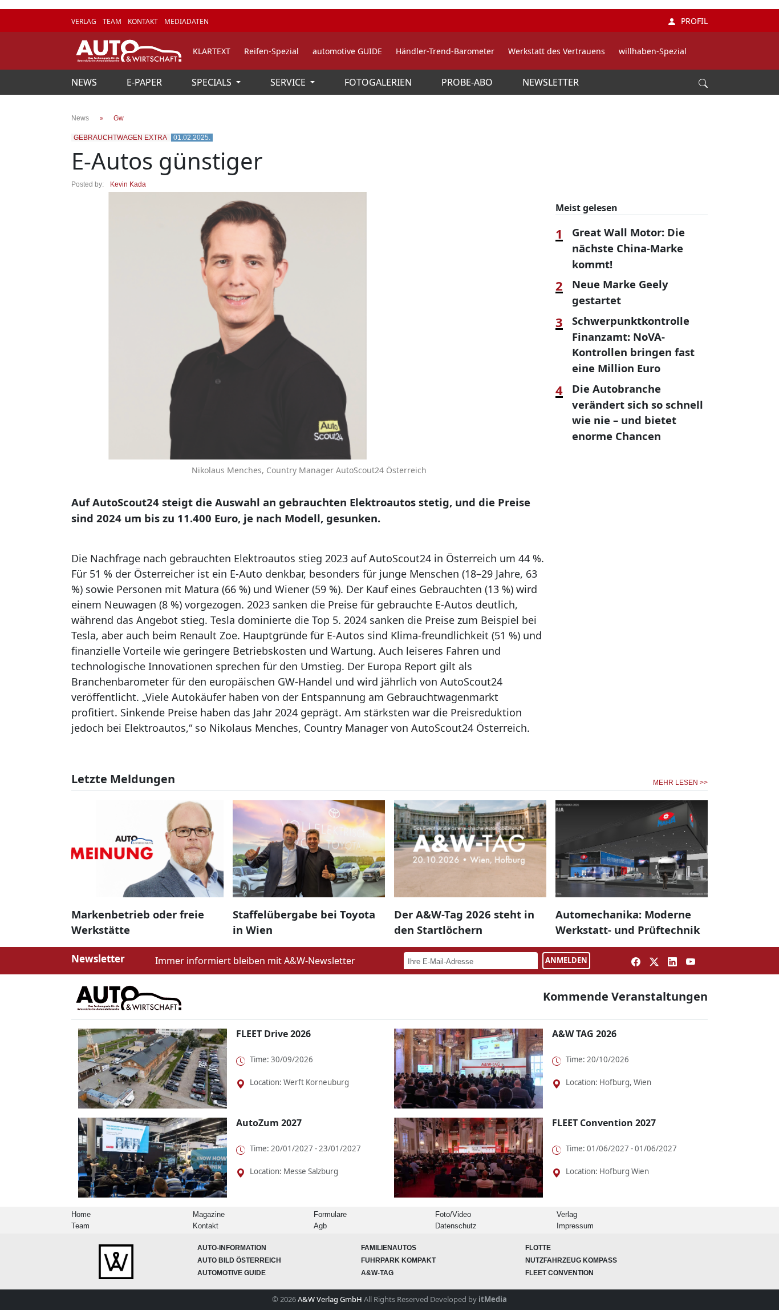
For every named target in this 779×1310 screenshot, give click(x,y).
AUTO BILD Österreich (239, 1260)
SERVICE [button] (289, 82)
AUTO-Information (231, 1248)
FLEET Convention (559, 1273)
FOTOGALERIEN (379, 82)
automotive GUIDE (347, 51)
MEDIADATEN (186, 21)
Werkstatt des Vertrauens (556, 51)
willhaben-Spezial (653, 51)
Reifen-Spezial (271, 51)
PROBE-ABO (468, 82)
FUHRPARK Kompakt (398, 1260)
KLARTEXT (211, 51)
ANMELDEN (566, 960)
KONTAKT (144, 21)
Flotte (538, 1248)
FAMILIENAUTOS (388, 1248)
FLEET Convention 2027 (604, 1122)
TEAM (113, 21)
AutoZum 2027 (269, 1122)
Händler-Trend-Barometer (445, 51)
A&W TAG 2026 (584, 1033)
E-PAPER (145, 82)
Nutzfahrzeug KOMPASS (571, 1260)
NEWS (85, 82)
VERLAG (84, 21)
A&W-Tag (377, 1273)
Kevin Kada (128, 184)
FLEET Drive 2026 (273, 1033)
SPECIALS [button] (213, 82)
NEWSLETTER (550, 82)
